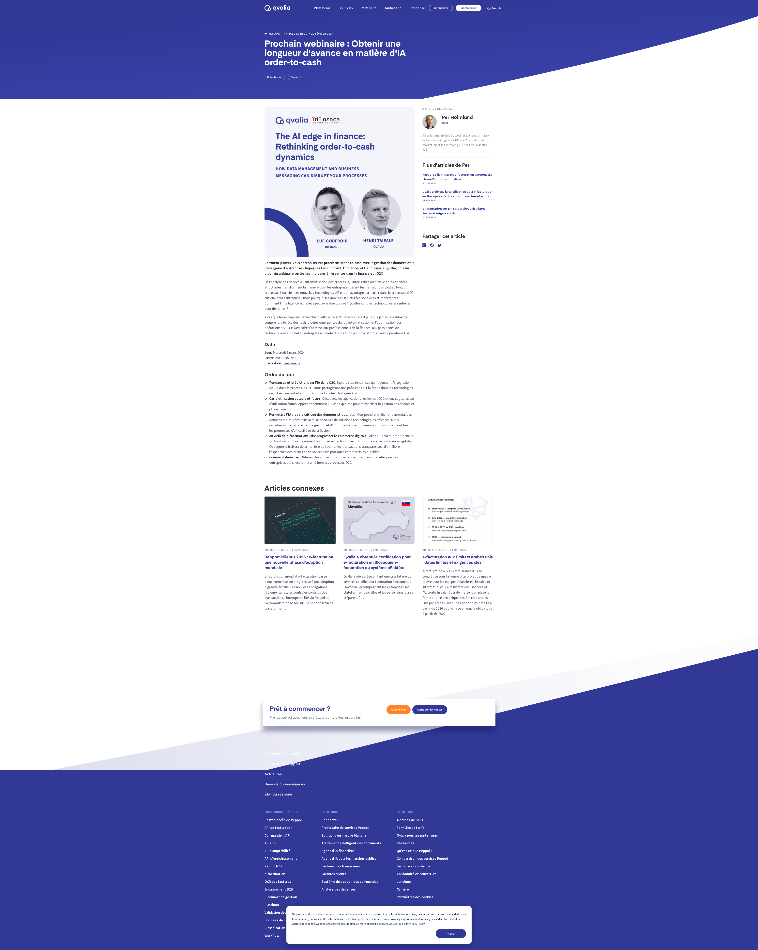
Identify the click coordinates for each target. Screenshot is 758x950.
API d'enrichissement (281, 858)
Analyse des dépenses (339, 889)
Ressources (405, 843)
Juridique (404, 881)
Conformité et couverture (416, 874)
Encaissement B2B (279, 889)
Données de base (278, 920)
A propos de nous (410, 820)
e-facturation (275, 874)
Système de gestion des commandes (350, 881)
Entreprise (405, 812)
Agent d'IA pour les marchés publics (349, 858)
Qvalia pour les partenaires (417, 835)
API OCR (271, 843)
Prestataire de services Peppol (345, 827)
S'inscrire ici (291, 363)
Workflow (272, 935)
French (496, 8)
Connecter (330, 820)
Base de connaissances (285, 784)
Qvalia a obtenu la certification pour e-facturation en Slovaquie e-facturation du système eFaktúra (457, 195)
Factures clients (334, 874)
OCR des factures (278, 881)
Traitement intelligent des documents (351, 843)
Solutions (330, 812)
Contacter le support (282, 764)
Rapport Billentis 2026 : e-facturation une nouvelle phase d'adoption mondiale (457, 178)
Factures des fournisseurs (341, 866)
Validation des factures (282, 912)
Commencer (468, 8)
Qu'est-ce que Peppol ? (414, 850)
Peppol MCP (273, 866)
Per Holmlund (457, 117)
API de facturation (279, 827)
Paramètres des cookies (415, 897)
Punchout (272, 904)
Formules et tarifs (410, 827)
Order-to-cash (274, 76)
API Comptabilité (277, 850)
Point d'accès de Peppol (283, 820)
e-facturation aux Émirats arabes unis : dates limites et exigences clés (453, 212)
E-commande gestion (281, 897)
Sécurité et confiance (413, 866)
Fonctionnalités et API (282, 812)
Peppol (294, 76)
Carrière (403, 889)
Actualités (273, 774)
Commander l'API (277, 835)
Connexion (441, 8)
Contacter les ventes (430, 709)
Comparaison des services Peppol (422, 858)
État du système (278, 794)
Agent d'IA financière (338, 850)
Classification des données (285, 927)
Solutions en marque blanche (344, 835)
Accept (451, 933)
